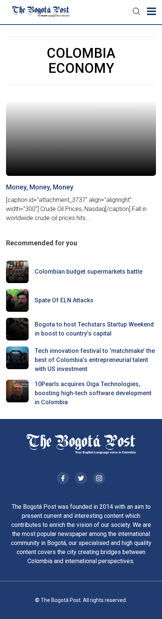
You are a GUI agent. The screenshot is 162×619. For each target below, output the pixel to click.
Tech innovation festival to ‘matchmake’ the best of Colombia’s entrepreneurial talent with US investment (95, 360)
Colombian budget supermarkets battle (88, 271)
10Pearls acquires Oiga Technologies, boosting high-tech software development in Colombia (93, 393)
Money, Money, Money (39, 187)
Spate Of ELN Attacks (64, 300)
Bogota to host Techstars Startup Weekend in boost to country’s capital (94, 329)
